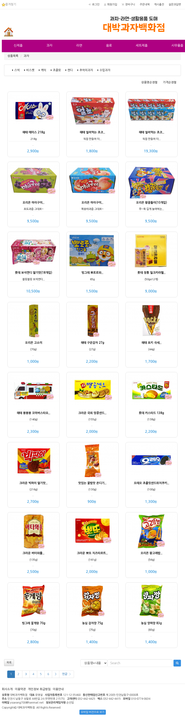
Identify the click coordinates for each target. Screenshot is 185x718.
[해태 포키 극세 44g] (151, 321)
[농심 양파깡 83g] (151, 601)
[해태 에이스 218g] (33, 110)
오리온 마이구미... (33, 202)
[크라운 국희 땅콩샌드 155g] (92, 391)
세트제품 (142, 45)
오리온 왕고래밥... (151, 553)
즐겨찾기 (10, 4)
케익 (43, 70)
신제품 (18, 45)
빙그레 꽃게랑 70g (33, 623)
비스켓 (30, 70)
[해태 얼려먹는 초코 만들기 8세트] (151, 110)
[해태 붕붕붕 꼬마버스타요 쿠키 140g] (33, 391)
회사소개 (7, 689)
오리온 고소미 (33, 342)
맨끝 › (66, 674)
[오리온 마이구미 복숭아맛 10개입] (92, 180)
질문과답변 (175, 4)
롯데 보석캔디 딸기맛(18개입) (33, 272)
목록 (9, 662)
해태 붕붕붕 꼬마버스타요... (33, 413)
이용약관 (20, 689)
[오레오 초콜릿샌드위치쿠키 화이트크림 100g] (151, 461)
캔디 (70, 70)
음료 (109, 45)
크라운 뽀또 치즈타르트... (92, 553)
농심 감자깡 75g (92, 623)
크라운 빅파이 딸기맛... (33, 483)
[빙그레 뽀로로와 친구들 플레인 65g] (92, 250)
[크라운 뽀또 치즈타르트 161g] (92, 531)
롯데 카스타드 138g (151, 413)
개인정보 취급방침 (39, 689)
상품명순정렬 (149, 82)
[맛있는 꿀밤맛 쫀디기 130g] (92, 461)
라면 (79, 45)
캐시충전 (159, 4)
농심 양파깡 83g (151, 623)
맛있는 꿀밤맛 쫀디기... (92, 483)
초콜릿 (57, 70)
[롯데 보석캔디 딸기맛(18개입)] (33, 250)
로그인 (95, 4)
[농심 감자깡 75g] (92, 601)
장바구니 (130, 4)
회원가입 (112, 4)
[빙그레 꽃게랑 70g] (33, 601)
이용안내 (58, 689)
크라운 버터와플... (33, 553)
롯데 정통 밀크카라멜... (151, 272)
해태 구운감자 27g (92, 342)
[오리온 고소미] (33, 321)
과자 (49, 45)
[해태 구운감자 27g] (92, 321)
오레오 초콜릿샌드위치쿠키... (151, 483)
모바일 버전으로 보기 (92, 712)
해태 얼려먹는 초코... (92, 132)
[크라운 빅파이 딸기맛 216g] (33, 461)
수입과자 (104, 70)
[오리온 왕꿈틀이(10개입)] (151, 180)
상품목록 (12, 55)
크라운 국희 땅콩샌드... (92, 413)
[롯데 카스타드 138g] (151, 391)
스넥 (17, 70)
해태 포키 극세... (151, 342)
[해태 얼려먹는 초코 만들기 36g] (92, 110)
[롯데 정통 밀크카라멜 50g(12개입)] (151, 250)
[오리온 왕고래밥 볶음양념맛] (151, 531)
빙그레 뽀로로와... (92, 272)
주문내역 (145, 4)
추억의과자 (86, 70)
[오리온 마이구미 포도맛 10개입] (33, 180)
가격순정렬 (169, 82)
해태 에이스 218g (33, 132)
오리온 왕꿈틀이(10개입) (151, 202)
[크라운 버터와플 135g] (33, 531)
